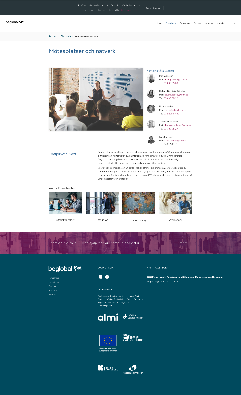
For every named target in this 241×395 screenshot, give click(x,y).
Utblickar (102, 220)
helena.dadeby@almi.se (176, 94)
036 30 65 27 (171, 128)
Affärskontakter (65, 220)
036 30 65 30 (171, 98)
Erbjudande (66, 36)
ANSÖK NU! (183, 243)
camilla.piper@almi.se (175, 140)
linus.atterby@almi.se (175, 110)
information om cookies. (130, 10)
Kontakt (52, 294)
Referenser (54, 278)
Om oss (52, 286)
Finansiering (139, 220)
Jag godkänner (153, 8)
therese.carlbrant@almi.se (177, 125)
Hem (55, 36)
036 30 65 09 (171, 83)
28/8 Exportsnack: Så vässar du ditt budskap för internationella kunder (185, 277)
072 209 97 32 (171, 113)
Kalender (53, 290)
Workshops (175, 220)
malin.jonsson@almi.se (175, 79)
